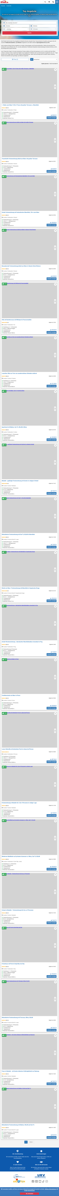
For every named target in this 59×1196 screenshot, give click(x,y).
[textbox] (30, 23)
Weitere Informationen (50, 1189)
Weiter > (31, 1142)
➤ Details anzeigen (51, 117)
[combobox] (29, 22)
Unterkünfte (8, 5)
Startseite (3, 5)
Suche (29, 33)
